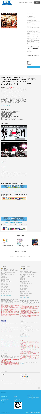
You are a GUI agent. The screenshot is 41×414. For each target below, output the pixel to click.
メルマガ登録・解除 (17, 399)
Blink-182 (37, 31)
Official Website (3, 162)
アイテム (37, 2)
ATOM (17, 400)
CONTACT (15, 8)
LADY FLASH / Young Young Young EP (23, 246)
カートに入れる (34, 66)
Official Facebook (4, 163)
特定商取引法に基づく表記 (4, 399)
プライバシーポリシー (4, 400)
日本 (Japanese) (34, 20)
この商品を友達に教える (31, 78)
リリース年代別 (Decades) (30, 21)
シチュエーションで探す (30, 27)
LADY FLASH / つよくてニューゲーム (8, 245)
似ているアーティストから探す (31, 31)
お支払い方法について (4, 396)
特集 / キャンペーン (29, 36)
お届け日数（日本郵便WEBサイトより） (25, 336)
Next (39, 243)
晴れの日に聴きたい (36, 27)
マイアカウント (21, 2)
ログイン (30, 2)
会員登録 (26, 2)
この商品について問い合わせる (32, 79)
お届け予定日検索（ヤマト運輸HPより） (6, 295)
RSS (15, 400)
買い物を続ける (29, 81)
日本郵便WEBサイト (23, 363)
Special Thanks (31, 16)
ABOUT (10, 8)
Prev (2, 243)
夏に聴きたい (36, 28)
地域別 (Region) (29, 20)
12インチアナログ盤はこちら (5, 105)
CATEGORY (3, 8)
